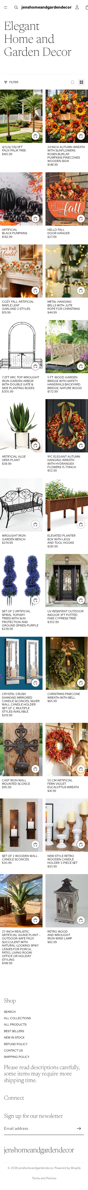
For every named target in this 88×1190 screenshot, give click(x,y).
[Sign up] (79, 1128)
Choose (39, 136)
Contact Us (13, 1050)
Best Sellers (14, 1031)
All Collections (17, 1018)
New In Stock (14, 1038)
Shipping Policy (17, 1057)
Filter (13, 82)
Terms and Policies (44, 1178)
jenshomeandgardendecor (36, 1168)
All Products (15, 1025)
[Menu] (5, 7)
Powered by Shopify (68, 1168)
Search (10, 1012)
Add (39, 218)
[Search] (16, 7)
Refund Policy (16, 1044)
